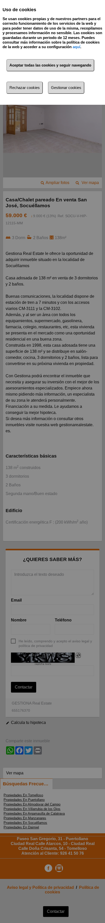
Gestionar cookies (66, 87)
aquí (76, 47)
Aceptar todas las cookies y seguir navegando (50, 65)
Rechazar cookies (24, 87)
